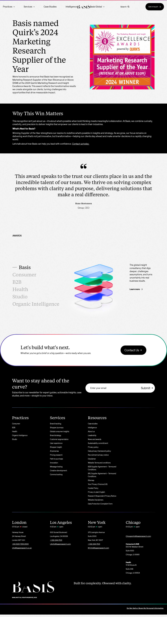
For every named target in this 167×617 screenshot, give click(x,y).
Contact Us (131, 350)
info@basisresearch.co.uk (22, 548)
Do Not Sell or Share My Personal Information (145, 608)
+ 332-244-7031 (56, 540)
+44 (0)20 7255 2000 (20, 544)
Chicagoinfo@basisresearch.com (138, 536)
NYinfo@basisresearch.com (98, 548)
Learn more (135, 289)
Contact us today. (80, 143)
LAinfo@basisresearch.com (60, 544)
